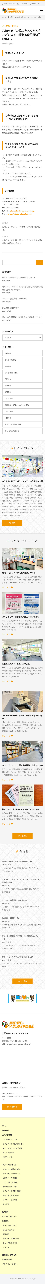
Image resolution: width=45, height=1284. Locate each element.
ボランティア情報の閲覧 (12, 1191)
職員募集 (8, 386)
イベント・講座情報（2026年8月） (15, 299)
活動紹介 (8, 379)
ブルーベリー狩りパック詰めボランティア (17, 957)
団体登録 (6, 1204)
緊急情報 (8, 366)
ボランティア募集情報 (13, 424)
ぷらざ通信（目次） (12, 373)
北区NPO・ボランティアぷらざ (25, 1279)
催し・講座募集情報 (12, 431)
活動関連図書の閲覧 (10, 1187)
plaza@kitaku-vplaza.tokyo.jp (22, 211)
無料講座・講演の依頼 (11, 1195)
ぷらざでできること (9, 1165)
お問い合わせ (23, 3)
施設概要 (12, 523)
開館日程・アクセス (9, 3)
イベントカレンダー (9, 1216)
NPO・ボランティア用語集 (12, 1148)
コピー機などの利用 (10, 1182)
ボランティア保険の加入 (12, 1173)
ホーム (4, 1126)
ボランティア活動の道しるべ (13, 1144)
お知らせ (15, 26)
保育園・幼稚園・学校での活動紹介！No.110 (18, 278)
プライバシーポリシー (10, 1264)
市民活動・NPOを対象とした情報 (17, 405)
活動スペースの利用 (10, 1178)
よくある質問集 (8, 1153)
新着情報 (8, 392)
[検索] (39, 262)
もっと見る (22, 981)
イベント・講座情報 (10, 1200)
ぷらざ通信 (6, 26)
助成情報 (8, 353)
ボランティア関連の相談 (12, 1169)
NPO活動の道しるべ (10, 1140)
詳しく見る (6, 587)
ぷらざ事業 (9, 399)
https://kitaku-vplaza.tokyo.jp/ (20, 214)
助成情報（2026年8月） (11, 308)
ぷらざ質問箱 (7, 1135)
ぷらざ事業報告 (10, 360)
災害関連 (5, 1212)
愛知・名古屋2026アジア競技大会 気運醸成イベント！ (22, 317)
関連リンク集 (7, 1157)
